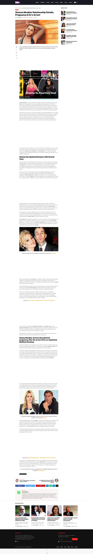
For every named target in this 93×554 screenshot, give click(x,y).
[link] (21, 78)
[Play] (47, 73)
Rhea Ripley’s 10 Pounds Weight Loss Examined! (71, 36)
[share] (56, 78)
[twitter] (17, 541)
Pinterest (54, 253)
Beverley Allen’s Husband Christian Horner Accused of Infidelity (71, 18)
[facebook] (15, 541)
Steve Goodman (19, 526)
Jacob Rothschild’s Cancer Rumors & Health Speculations (71, 30)
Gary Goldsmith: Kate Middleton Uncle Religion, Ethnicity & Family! (71, 12)
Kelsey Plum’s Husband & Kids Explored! (71, 42)
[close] (46, 549)
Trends (17, 515)
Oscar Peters (19, 17)
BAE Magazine (41, 470)
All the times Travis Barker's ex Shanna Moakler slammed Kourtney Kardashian (39, 78)
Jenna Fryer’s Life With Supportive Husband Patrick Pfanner (71, 24)
